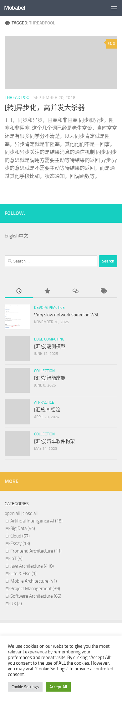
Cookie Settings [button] (25, 686)
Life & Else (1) (23, 573)
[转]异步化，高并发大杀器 (45, 108)
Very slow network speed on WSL (66, 315)
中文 (23, 236)
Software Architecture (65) (35, 596)
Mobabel (14, 7)
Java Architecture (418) (32, 566)
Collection (44, 371)
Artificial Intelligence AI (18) (36, 521)
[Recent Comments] (75, 291)
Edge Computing (49, 339)
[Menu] (114, 8)
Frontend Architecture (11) (36, 551)
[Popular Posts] (47, 291)
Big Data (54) (22, 528)
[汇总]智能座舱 (49, 378)
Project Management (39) (35, 588)
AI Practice (44, 402)
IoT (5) (16, 558)
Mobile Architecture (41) (33, 581)
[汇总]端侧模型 (49, 346)
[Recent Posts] (19, 291)
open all (12, 513)
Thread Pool (18, 97)
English (12, 236)
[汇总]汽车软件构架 (54, 441)
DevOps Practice (49, 307)
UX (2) (16, 603)
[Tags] (103, 291)
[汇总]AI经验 (47, 410)
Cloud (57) (20, 536)
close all (30, 513)
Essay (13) (20, 543)
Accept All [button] (58, 686)
